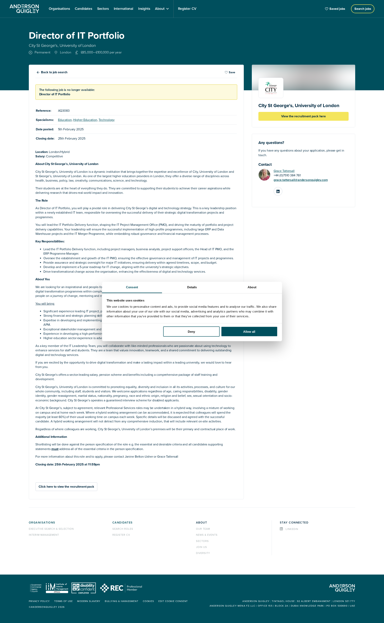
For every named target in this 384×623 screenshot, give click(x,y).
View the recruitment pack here (303, 116)
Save (232, 72)
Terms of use (63, 601)
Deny (191, 331)
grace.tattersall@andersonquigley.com (301, 180)
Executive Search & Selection (51, 529)
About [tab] (252, 287)
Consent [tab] (132, 287)
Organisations (42, 522)
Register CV (121, 535)
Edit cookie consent (173, 601)
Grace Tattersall (284, 171)
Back (54, 72)
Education (65, 120)
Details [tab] (192, 287)
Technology (107, 120)
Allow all (249, 331)
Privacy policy (39, 601)
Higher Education (85, 120)
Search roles (122, 529)
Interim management (44, 535)
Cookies (148, 601)
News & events (206, 535)
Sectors (202, 541)
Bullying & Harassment (121, 601)
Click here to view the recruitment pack (66, 487)
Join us (201, 547)
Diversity (203, 553)
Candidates (122, 522)
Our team (203, 529)
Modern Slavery (88, 601)
